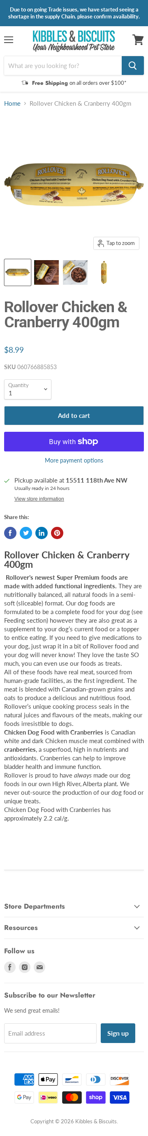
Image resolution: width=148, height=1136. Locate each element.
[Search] (133, 65)
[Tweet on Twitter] (26, 533)
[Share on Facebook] (10, 533)
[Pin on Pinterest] (57, 533)
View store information (39, 499)
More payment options (74, 460)
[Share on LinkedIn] (41, 533)
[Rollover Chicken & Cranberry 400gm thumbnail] (18, 272)
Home (12, 103)
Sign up (118, 1033)
